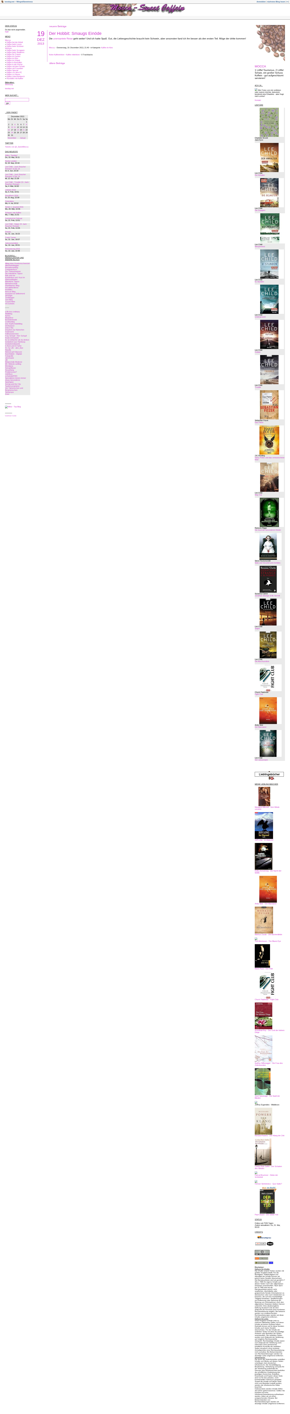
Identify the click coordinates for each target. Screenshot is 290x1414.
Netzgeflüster (10, 368)
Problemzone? (11, 372)
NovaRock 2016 (11, 196)
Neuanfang (9, 370)
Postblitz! (8, 290)
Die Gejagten (260, 210)
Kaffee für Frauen (14, 54)
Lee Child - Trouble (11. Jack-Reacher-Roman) (17, 183)
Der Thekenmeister (13, 271)
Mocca (8, 40)
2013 (40, 43)
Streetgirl (8, 296)
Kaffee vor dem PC (14, 72)
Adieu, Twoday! (11, 155)
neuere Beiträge (57, 26)
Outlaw (257, 352)
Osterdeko (9, 201)
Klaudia (8, 350)
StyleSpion (9, 382)
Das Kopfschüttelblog (13, 324)
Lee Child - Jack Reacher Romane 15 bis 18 (15, 168)
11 (15, 127)
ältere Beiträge (57, 63)
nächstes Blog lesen (276, 2)
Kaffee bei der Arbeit (15, 42)
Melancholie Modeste (13, 362)
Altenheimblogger (12, 265)
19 (18, 130)
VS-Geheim (9, 304)
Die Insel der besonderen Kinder (268, 530)
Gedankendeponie (12, 344)
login (7, 32)
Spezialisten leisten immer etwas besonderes (15, 379)
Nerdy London (11, 161)
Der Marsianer (261, 727)
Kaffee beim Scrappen (16, 50)
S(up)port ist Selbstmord (15, 294)
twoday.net (9, 2)
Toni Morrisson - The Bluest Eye (268, 941)
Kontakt (258, 100)
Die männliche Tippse (13, 273)
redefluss (9, 374)
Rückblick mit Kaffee (15, 78)
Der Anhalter (260, 175)
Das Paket (259, 422)
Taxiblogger (9, 298)
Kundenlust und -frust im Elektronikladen (15, 278)
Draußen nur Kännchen (14, 330)
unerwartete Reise (63, 38)
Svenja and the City (13, 384)
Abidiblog (8, 314)
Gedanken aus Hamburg (15, 342)
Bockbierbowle (11, 320)
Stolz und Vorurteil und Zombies (267, 563)
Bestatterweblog (11, 267)
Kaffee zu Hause (13, 74)
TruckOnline (10, 302)
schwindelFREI (11, 376)
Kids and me (10, 275)
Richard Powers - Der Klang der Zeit (269, 1136)
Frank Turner (10, 237)
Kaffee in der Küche (14, 64)
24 (12, 133)
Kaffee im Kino (12, 58)
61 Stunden (259, 282)
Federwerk (9, 332)
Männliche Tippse (12, 281)
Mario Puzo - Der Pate (264, 969)
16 (9, 130)
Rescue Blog (10, 292)
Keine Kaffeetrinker (56, 55)
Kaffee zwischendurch (16, 76)
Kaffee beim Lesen (14, 44)
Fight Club (259, 694)
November (12, 138)
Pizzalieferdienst (11, 288)
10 (12, 127)
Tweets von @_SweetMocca (16, 147)
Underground (260, 317)
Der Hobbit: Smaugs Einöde (75, 33)
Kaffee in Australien (14, 62)
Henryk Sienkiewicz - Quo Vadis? (268, 1184)
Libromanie (9, 358)
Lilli (6, 360)
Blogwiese (9, 318)
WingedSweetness (24, 2)
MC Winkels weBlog (13, 364)
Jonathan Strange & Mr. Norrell (267, 596)
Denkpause (9, 326)
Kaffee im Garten (13, 56)
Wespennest (260, 246)
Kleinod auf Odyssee (13, 352)
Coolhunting (10, 322)
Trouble (258, 387)
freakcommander (12, 338)
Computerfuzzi (11, 269)
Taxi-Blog (9, 300)
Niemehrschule (11, 283)
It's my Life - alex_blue (14, 348)
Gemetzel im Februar (13, 218)
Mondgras (9, 366)
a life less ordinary (12, 312)
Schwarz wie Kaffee (13, 213)
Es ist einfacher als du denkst (17, 340)
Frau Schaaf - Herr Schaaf (16, 336)
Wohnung (9, 84)
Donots (8, 232)
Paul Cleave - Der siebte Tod (266, 1215)
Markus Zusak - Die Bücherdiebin (268, 934)
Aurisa (7, 316)
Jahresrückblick (11, 243)
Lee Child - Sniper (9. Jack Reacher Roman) (16, 225)
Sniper (257, 628)
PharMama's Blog (12, 286)
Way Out (258, 495)
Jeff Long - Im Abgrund (264, 840)
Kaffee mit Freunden (15, 68)
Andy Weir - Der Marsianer (266, 904)
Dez (40, 40)
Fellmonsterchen (12, 334)
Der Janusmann (261, 760)
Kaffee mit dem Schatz (16, 66)
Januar (23, 138)
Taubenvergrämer (12, 386)
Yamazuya (9, 392)
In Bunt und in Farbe (13, 346)
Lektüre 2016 (10, 190)
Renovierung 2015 (12, 249)
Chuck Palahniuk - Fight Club (266, 999)
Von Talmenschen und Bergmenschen (14, 389)
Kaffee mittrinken (73, 55)
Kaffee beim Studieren (15, 52)
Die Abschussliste (262, 661)
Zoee (7, 394)
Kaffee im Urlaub (13, 60)
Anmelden (261, 2)
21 (24, 130)
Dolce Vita (9, 328)
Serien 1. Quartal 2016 (14, 207)
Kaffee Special (12, 70)
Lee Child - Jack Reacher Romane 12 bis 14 (15, 175)
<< (287, 2)
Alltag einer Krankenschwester (17, 263)
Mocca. (52, 48)
